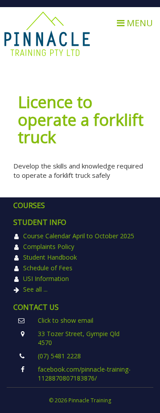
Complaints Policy (48, 246)
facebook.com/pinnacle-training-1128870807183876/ (84, 373)
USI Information (46, 278)
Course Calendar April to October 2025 (78, 236)
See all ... (35, 289)
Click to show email (65, 320)
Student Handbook (50, 257)
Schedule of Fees (47, 268)
